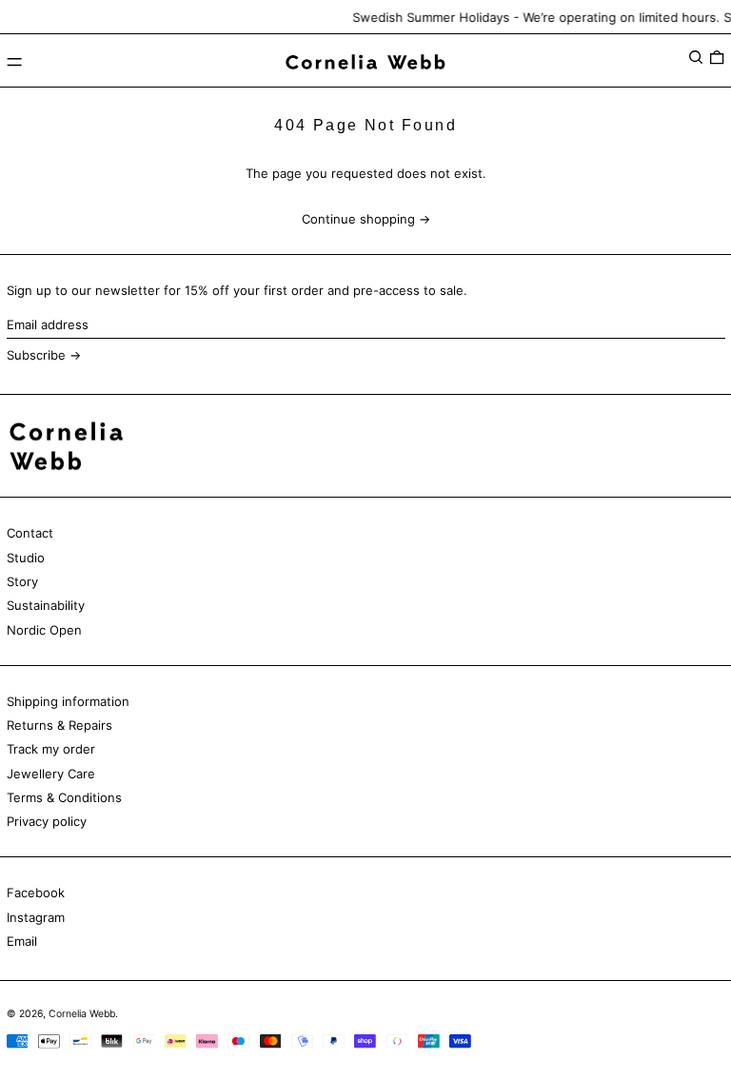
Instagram (36, 917)
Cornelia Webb (82, 1014)
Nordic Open (44, 630)
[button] (695, 57)
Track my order (51, 748)
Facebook (36, 892)
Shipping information (68, 701)
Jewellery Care (51, 773)
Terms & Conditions (64, 797)
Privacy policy (47, 821)
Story (22, 581)
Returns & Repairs (59, 725)
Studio (26, 557)
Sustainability (46, 605)
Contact (30, 532)
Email (22, 941)
